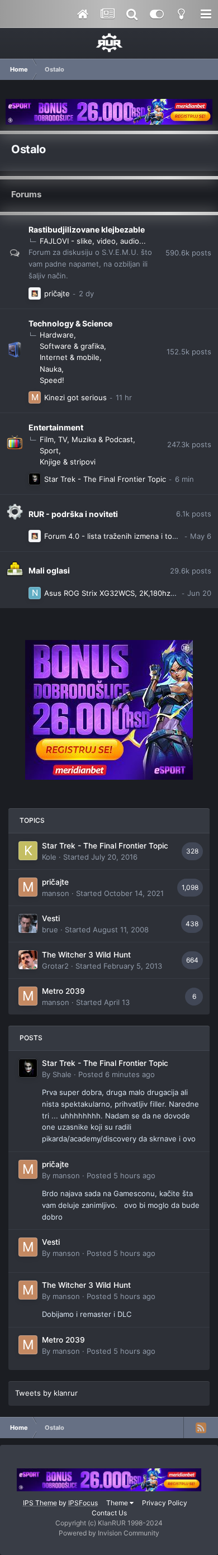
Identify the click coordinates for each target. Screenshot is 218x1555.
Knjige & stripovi (68, 461)
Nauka (50, 368)
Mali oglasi (49, 570)
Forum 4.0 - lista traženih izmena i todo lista (120, 536)
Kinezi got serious (75, 397)
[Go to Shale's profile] (35, 479)
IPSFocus (83, 1503)
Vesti (51, 918)
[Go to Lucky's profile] (35, 293)
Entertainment (56, 427)
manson (55, 893)
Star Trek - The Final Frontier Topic (105, 479)
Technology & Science (70, 323)
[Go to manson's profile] (35, 397)
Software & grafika (72, 346)
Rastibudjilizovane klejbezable (87, 229)
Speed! (52, 380)
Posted (116, 1074)
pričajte (57, 293)
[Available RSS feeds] (200, 1427)
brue (50, 929)
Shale (62, 1074)
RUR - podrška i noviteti (73, 514)
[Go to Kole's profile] (27, 850)
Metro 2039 (63, 991)
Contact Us (109, 1513)
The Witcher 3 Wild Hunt (86, 954)
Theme (118, 1503)
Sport (49, 450)
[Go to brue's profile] (27, 923)
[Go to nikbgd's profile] (35, 593)
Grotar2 (55, 965)
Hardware (57, 334)
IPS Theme (40, 1503)
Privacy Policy (164, 1503)
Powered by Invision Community (109, 1533)
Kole (49, 856)
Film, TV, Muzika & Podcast (86, 439)
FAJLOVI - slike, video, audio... (93, 240)
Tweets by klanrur (46, 1392)
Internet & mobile (69, 357)
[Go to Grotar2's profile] (27, 959)
